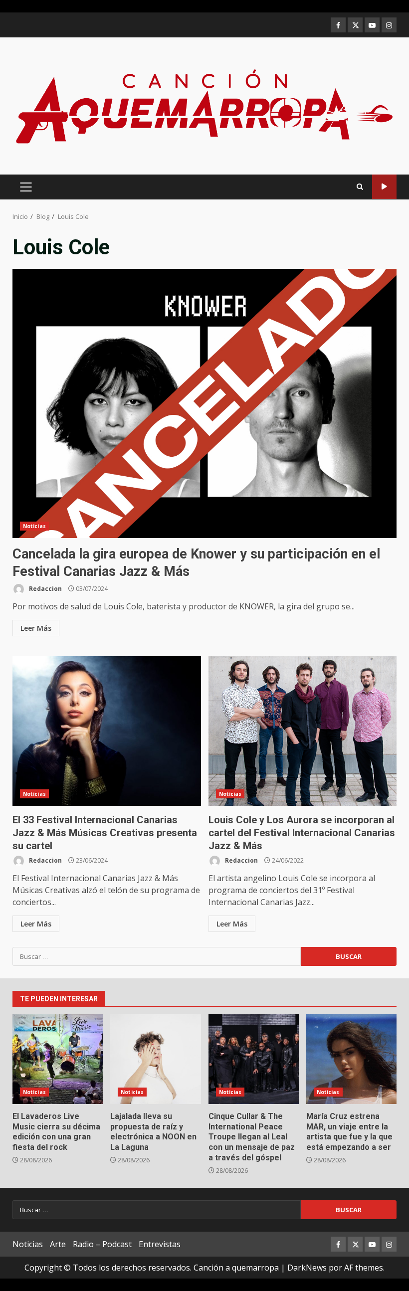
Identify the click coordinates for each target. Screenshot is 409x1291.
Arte (58, 1244)
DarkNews (307, 1267)
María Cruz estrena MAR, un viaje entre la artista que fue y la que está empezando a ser (351, 1059)
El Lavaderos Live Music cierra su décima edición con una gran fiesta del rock (57, 1059)
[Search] (360, 186)
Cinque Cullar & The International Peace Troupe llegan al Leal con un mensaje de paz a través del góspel (253, 1059)
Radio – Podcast (102, 1244)
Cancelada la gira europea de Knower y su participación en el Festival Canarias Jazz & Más (204, 403)
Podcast (384, 187)
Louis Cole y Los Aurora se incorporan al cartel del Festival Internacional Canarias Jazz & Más (302, 731)
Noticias (34, 526)
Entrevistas (160, 1244)
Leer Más (35, 628)
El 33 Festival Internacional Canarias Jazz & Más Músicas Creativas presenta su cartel (106, 731)
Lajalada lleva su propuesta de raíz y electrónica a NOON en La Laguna (155, 1059)
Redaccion (44, 588)
